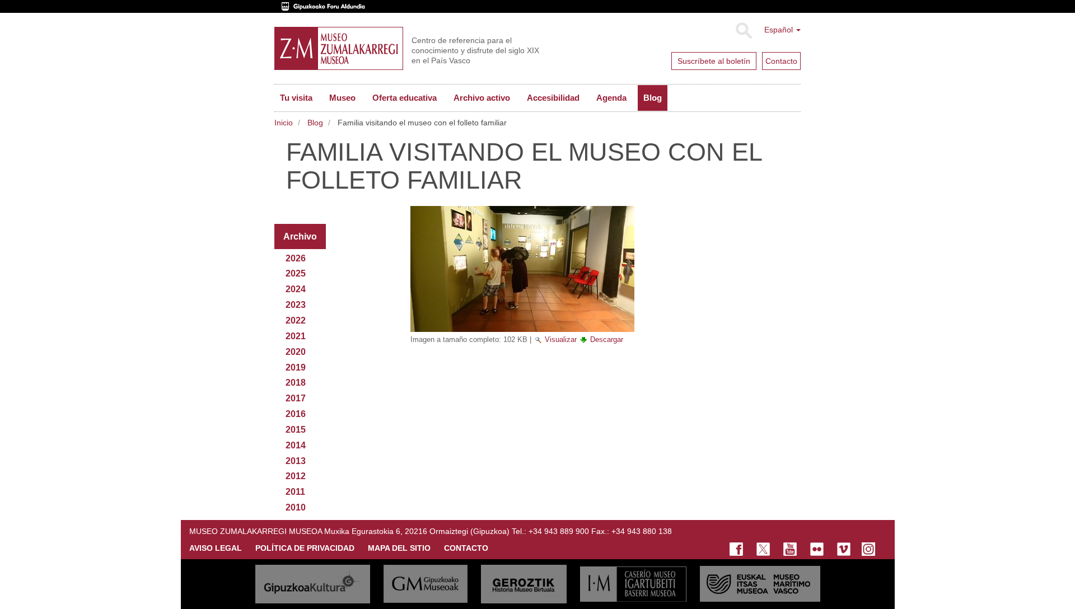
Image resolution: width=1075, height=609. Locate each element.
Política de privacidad (304, 548)
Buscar (743, 30)
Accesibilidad (553, 97)
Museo (342, 97)
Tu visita (296, 97)
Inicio (283, 122)
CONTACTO (466, 548)
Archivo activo (482, 97)
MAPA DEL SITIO (399, 548)
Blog (652, 97)
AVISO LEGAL (215, 548)
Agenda (611, 97)
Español (779, 29)
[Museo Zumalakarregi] (338, 48)
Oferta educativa (404, 97)
